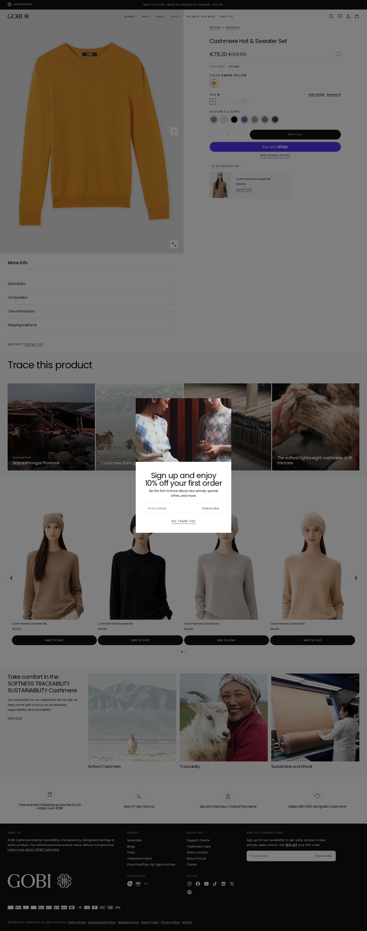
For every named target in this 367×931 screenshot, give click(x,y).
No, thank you (184, 521)
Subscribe (210, 508)
